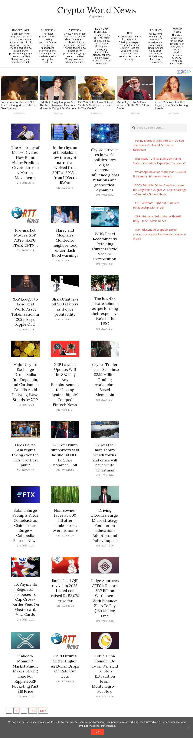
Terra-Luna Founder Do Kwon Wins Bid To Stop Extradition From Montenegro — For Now (105, 674)
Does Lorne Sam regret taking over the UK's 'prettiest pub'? (25, 455)
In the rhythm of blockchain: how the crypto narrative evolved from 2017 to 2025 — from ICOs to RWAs (65, 165)
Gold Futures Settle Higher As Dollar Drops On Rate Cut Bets (65, 666)
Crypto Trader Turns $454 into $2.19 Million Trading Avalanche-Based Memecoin (105, 379)
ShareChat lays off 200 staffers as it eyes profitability (65, 307)
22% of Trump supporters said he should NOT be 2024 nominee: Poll (65, 455)
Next (43, 710)
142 (32, 710)
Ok (97, 731)
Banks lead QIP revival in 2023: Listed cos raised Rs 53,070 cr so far (65, 590)
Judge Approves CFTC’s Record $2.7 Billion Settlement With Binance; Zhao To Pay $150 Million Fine (105, 598)
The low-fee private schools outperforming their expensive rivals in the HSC (105, 311)
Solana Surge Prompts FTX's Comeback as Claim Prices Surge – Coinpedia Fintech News (25, 525)
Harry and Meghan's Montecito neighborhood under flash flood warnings (65, 243)
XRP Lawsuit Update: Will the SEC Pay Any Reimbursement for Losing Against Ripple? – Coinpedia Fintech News (65, 384)
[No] (188, 727)
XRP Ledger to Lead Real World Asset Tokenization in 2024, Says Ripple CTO (25, 312)
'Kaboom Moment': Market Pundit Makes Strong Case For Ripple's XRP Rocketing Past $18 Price (25, 674)
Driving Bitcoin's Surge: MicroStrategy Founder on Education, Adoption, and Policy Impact (105, 525)
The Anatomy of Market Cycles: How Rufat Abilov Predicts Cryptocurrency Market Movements (25, 162)
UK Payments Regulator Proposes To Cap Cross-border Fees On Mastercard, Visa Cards (25, 599)
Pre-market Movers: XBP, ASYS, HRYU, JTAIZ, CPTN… (25, 238)
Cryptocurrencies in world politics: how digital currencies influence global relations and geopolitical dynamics (105, 169)
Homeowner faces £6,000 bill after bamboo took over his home (65, 520)
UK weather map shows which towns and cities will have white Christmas (105, 457)
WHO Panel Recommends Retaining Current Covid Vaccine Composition (104, 246)
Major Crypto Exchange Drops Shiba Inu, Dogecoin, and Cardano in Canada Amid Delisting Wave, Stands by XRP (25, 382)
